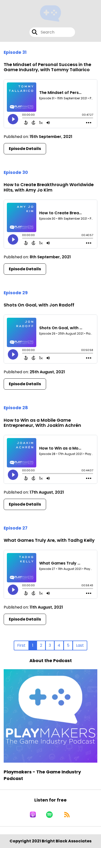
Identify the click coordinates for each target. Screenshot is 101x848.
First (21, 645)
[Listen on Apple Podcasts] (32, 814)
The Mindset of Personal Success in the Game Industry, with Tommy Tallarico (47, 67)
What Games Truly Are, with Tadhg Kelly (49, 540)
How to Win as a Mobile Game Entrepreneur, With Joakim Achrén (42, 423)
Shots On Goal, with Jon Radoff (39, 305)
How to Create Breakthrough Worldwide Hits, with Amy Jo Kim (49, 187)
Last (80, 645)
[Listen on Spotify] (49, 814)
